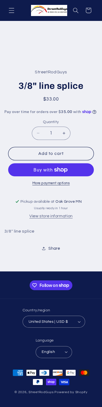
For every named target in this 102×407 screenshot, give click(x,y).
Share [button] (54, 248)
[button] (11, 10)
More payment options (51, 183)
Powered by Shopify (70, 392)
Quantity (51, 122)
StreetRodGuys (41, 392)
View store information (51, 216)
